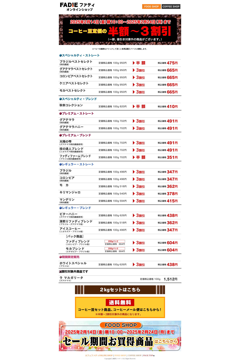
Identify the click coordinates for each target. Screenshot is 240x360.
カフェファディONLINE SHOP (98, 355)
